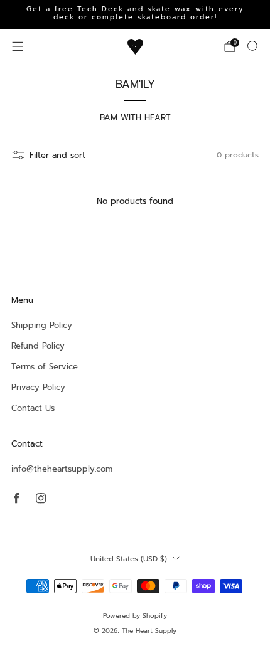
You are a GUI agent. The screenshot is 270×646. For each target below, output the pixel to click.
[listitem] (135, 15)
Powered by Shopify (135, 615)
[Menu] (17, 46)
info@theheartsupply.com (61, 469)
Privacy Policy (38, 387)
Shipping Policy (41, 325)
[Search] (252, 46)
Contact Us (33, 408)
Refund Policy (38, 346)
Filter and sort (57, 155)
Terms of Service (44, 367)
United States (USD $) (128, 558)
